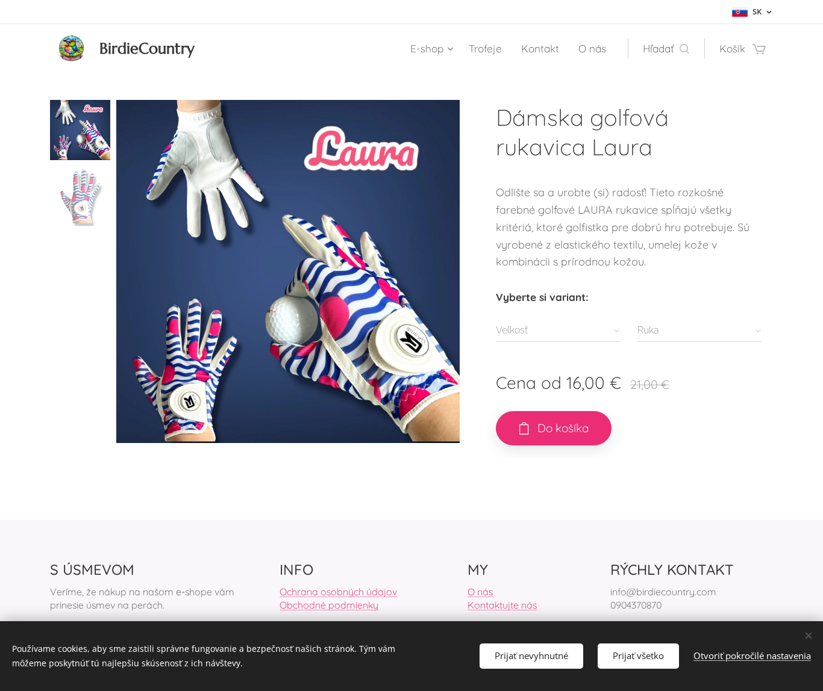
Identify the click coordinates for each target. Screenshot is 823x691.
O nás (480, 592)
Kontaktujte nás (502, 605)
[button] (666, 49)
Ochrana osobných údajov (338, 592)
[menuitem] (433, 49)
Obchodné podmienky (329, 605)
